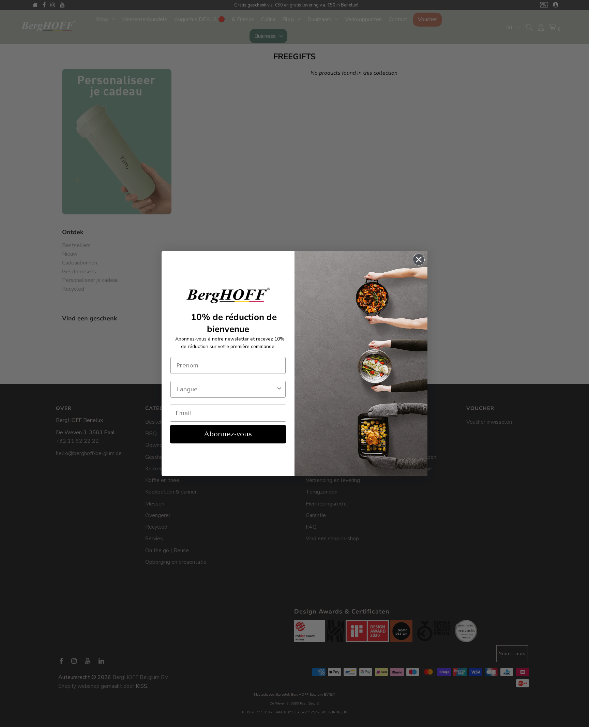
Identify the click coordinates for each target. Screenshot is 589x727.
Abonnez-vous (228, 434)
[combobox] (226, 389)
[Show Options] (279, 389)
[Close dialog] (419, 260)
